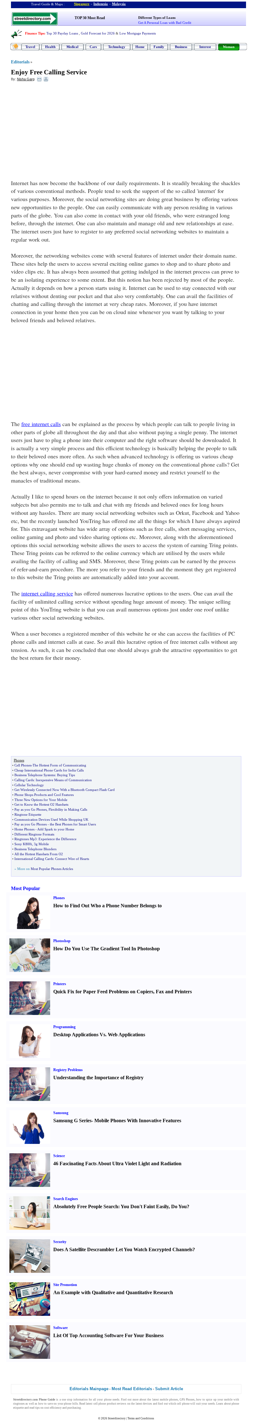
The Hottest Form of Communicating (59, 765)
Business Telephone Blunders (35, 849)
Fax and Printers (174, 991)
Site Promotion (65, 1285)
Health (50, 47)
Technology (116, 47)
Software (60, 1328)
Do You (179, 1206)
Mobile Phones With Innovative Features (137, 1120)
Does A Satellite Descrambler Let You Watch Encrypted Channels (122, 1249)
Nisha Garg (25, 79)
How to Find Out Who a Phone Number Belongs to (107, 905)
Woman (228, 47)
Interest (205, 47)
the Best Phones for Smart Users (73, 824)
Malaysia (119, 4)
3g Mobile (41, 844)
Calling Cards (24, 780)
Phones (59, 898)
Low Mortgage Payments (137, 33)
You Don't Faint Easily (145, 1206)
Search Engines (65, 1199)
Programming (64, 1027)
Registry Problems (68, 1070)
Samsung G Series (72, 1120)
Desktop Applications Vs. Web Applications (99, 1034)
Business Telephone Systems (34, 775)
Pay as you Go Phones (30, 809)
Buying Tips (66, 775)
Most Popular (25, 888)
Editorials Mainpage (89, 1388)
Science (59, 1156)
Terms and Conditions (141, 1418)
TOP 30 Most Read (90, 18)
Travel (30, 47)
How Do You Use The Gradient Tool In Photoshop (106, 948)
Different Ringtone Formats (34, 834)
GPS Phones (187, 1399)
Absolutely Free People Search (85, 1206)
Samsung (60, 1113)
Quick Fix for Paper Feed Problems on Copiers (103, 991)
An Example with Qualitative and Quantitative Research (113, 1292)
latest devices (144, 1403)
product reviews (116, 1403)
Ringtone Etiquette (27, 814)
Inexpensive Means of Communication (64, 780)
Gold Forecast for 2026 (98, 33)
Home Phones (24, 829)
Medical (72, 47)
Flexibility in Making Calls (68, 809)
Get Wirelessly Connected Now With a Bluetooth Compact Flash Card (64, 790)
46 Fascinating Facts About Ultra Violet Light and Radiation (117, 1163)
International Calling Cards (33, 859)
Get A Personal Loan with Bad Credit (164, 22)
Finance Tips (34, 33)
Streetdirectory (117, 1418)
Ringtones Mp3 (25, 839)
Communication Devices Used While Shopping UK (51, 819)
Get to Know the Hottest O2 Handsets (41, 804)
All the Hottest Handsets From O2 (38, 854)
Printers (59, 984)
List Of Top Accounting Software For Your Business (108, 1335)
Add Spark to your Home (55, 829)
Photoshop (62, 941)
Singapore (81, 4)
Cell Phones (22, 765)
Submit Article (169, 1388)
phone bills (71, 1403)
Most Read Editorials (132, 1388)
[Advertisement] (62, 132)
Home (139, 47)
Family (159, 47)
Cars (93, 47)
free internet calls (41, 424)
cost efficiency (53, 1407)
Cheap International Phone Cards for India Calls (49, 770)
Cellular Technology (29, 785)
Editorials (20, 62)
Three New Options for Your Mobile (40, 800)
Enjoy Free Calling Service (49, 72)
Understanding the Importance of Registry (98, 1077)
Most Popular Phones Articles (52, 869)
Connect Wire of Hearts (72, 859)
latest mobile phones (165, 1399)
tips (37, 1407)
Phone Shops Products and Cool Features (44, 795)
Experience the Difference (57, 839)
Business (181, 47)
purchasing (74, 1407)
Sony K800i (23, 844)
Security (59, 1242)
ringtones (19, 1403)
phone (108, 1399)
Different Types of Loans (157, 17)
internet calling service (47, 593)
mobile (228, 1399)
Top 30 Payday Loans (62, 33)
